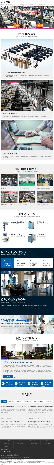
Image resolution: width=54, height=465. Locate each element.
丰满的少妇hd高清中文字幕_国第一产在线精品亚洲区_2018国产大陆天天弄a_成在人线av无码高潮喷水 (22, 4)
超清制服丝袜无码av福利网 (6, 462)
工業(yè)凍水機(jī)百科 (39, 401)
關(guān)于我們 (34, 443)
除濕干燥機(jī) (20, 440)
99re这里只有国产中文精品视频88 (32, 462)
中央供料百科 (49, 401)
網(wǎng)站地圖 (15, 455)
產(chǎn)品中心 (47, 440)
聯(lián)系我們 (47, 443)
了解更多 (10, 376)
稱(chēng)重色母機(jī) (7, 440)
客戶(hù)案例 (6, 443)
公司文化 (9, 383)
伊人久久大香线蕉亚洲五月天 (18, 462)
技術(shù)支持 (20, 443)
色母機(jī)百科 (19, 401)
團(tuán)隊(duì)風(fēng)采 (46, 384)
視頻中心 (6, 446)
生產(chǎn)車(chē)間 (33, 384)
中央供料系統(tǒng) (33, 440)
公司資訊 (4, 401)
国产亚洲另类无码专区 (45, 462)
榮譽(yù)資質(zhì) (20, 384)
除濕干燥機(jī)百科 (28, 401)
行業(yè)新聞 (11, 401)
